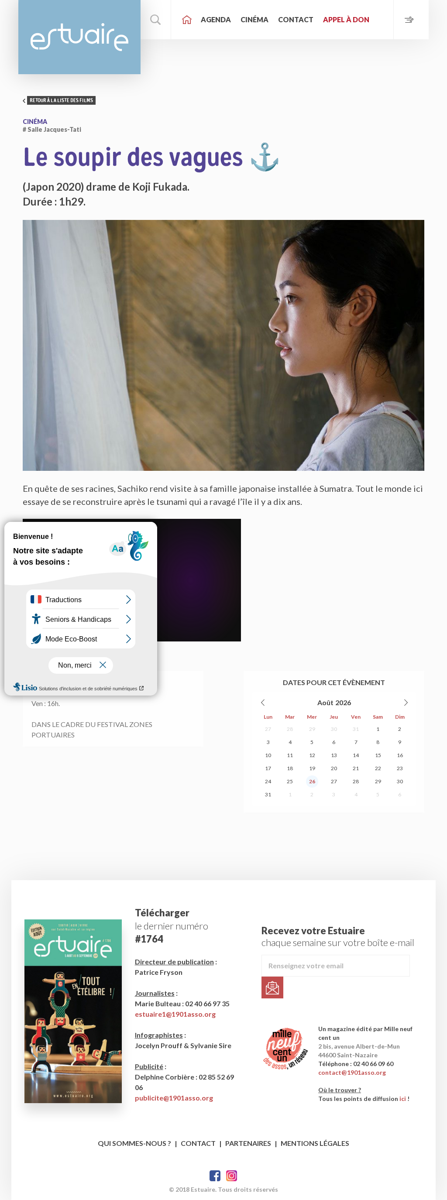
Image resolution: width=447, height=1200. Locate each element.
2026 (343, 702)
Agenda (216, 19)
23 (400, 768)
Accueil (187, 19)
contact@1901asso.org (352, 1072)
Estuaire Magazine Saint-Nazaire (79, 37)
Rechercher (156, 19)
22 (378, 768)
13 (334, 755)
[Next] (405, 702)
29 (312, 729)
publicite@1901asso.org (174, 1098)
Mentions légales (315, 1143)
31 (356, 729)
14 (356, 755)
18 (290, 768)
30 (334, 729)
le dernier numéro (171, 926)
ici (402, 1098)
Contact (295, 19)
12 (312, 755)
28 (290, 729)
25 (290, 781)
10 (268, 755)
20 (334, 768)
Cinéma (254, 19)
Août (325, 702)
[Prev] (263, 702)
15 (378, 755)
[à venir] (411, 19)
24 (268, 781)
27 (268, 729)
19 (312, 768)
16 (400, 755)
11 (290, 755)
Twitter (231, 1175)
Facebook (215, 1175)
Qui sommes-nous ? (134, 1143)
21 (356, 768)
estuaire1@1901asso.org (175, 1014)
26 (312, 781)
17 (268, 768)
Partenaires (248, 1143)
